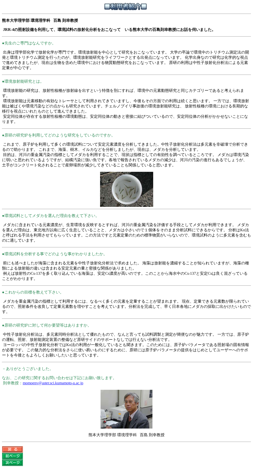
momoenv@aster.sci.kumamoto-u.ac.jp (53, 383)
